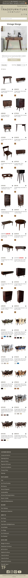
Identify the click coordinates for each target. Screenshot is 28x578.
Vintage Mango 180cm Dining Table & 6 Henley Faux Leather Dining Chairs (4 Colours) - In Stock (7, 411)
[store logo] (14, 10)
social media (4, 527)
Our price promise (5, 483)
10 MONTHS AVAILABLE (14, 1)
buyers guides (4, 498)
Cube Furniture (5, 555)
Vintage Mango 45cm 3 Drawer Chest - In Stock (20, 116)
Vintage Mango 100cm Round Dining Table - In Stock (20, 236)
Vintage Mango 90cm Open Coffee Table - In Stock (6, 188)
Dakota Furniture (5, 552)
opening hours (5, 458)
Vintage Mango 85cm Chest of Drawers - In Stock (20, 284)
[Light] (2, 95)
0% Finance (4, 486)
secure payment (5, 489)
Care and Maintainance (7, 501)
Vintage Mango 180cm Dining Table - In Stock (7, 236)
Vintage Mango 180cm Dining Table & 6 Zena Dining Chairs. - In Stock (20, 360)
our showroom (5, 533)
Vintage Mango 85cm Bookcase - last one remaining (7, 212)
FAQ (2, 480)
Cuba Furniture (5, 558)
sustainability (4, 492)
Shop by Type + (5, 564)
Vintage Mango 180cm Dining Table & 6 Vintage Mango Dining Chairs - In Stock (20, 437)
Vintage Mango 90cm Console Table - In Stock (7, 92)
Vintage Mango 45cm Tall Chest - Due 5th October (20, 212)
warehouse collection (6, 511)
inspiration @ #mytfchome (8, 524)
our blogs (3, 530)
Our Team (3, 521)
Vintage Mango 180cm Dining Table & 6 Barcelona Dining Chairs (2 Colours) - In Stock (7, 385)
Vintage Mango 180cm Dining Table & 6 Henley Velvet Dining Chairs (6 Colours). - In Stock (7, 333)
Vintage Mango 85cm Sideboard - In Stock (5, 116)
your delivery (4, 508)
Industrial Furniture (6, 561)
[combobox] (14, 18)
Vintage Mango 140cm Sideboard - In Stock (18, 164)
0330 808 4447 (22, 6)
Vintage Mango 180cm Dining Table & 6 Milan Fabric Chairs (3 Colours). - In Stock (7, 360)
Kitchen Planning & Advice (7, 495)
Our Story (3, 518)
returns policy (4, 461)
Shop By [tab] (4, 65)
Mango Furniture (5, 543)
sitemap (3, 473)
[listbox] (7, 337)
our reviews (4, 536)
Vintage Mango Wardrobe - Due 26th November (20, 308)
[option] (2, 336)
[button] (12, 89)
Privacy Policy (4, 470)
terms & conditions (6, 467)
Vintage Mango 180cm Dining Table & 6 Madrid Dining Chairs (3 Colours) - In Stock (7, 437)
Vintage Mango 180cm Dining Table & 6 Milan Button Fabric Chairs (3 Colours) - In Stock (20, 410)
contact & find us (5, 455)
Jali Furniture (4, 549)
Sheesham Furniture (6, 546)
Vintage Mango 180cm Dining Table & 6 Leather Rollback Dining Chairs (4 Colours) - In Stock (20, 333)
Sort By (14, 65)
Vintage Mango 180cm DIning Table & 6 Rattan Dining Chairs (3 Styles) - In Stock (20, 385)
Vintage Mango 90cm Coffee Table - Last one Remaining (20, 260)
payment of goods (6, 464)
